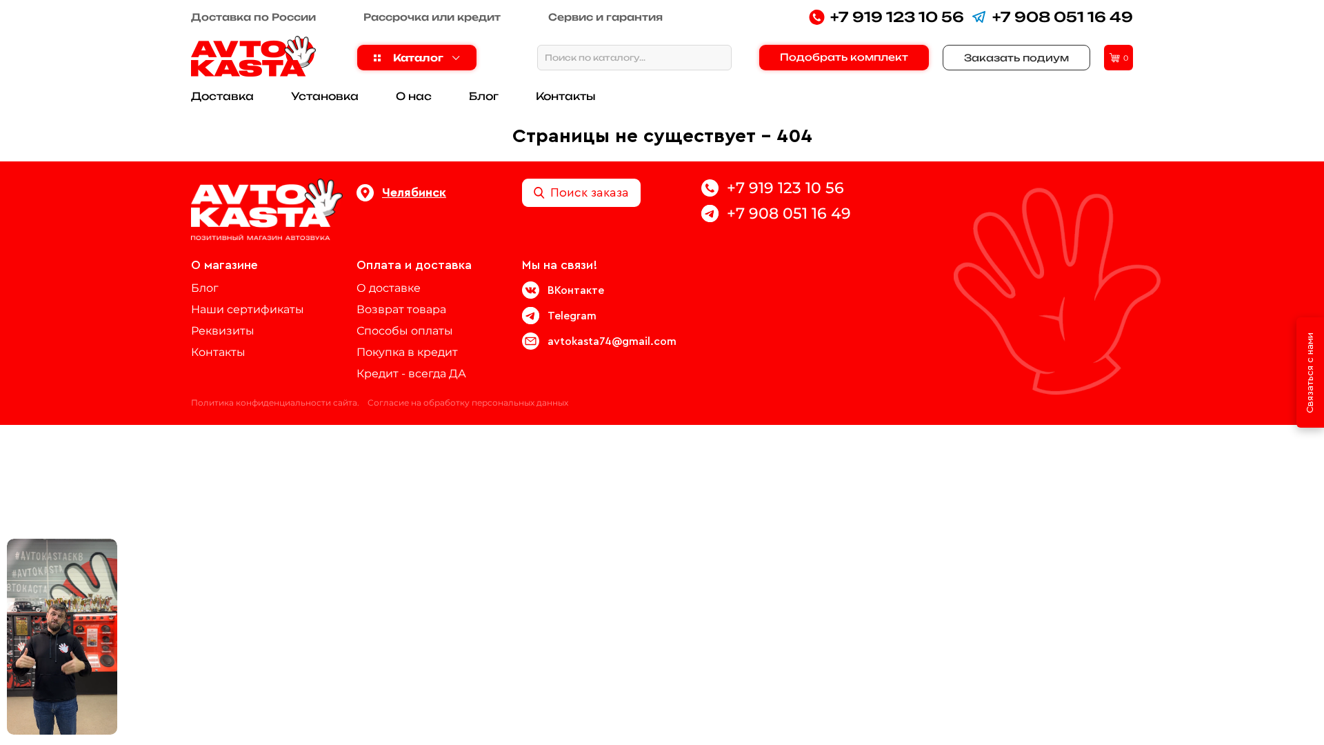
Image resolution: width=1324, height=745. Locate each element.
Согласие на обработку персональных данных (468, 402)
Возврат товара (401, 309)
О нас (414, 96)
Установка (325, 96)
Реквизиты (222, 330)
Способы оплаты (405, 330)
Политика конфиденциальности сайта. (275, 402)
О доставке (389, 288)
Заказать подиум (1016, 57)
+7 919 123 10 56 (897, 17)
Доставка (222, 96)
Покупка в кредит (407, 352)
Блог (484, 96)
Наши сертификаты (247, 309)
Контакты (566, 96)
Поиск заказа (589, 192)
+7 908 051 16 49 (1062, 17)
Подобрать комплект (844, 57)
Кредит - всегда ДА (411, 373)
